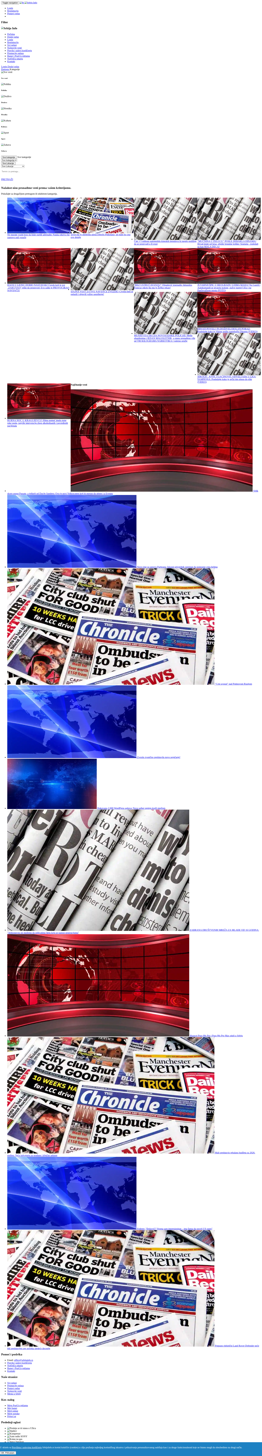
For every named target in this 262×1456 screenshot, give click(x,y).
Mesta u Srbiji (14, 1393)
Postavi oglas (13, 13)
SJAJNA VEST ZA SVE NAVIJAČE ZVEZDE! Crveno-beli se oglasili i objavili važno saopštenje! (102, 293)
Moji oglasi (12, 1411)
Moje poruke (13, 1413)
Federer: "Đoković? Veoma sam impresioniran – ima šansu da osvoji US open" (174, 1228)
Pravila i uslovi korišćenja (19, 50)
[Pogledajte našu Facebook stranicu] (22, 2)
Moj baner (12, 1408)
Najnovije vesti (14, 48)
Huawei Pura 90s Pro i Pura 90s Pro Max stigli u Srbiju (216, 1035)
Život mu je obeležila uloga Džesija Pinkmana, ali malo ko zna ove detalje (100, 236)
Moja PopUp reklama (17, 1405)
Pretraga (5, 69)
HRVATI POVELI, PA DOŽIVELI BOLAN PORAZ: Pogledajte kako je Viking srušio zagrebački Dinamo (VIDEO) (227, 330)
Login (10, 8)
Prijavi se (11, 1416)
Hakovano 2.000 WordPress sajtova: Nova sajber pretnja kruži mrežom (131, 808)
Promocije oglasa (15, 53)
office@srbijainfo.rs (23, 1360)
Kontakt (11, 61)
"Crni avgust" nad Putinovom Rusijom (233, 684)
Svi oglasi (12, 45)
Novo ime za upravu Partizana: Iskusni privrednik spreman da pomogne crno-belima (177, 567)
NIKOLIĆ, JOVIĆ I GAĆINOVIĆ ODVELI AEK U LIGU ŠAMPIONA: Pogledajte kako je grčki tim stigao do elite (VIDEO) (226, 379)
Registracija (12, 11)
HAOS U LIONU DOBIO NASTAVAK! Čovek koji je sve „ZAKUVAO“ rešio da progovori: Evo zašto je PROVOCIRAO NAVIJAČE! (38, 288)
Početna (11, 34)
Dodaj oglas (13, 37)
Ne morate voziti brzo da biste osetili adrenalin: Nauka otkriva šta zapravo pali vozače (38, 236)
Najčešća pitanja (15, 58)
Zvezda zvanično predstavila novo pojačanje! (158, 757)
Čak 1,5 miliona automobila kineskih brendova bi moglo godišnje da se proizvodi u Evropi (165, 242)
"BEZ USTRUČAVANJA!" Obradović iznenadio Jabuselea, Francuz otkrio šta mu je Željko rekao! (163, 286)
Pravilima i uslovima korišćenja (27, 1447)
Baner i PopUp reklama (18, 56)
